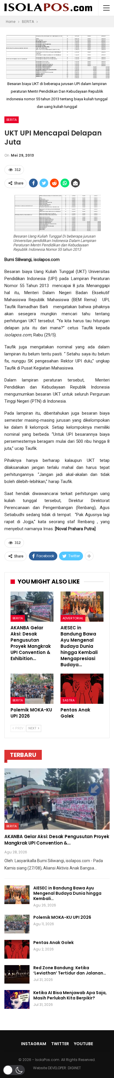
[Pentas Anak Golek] (82, 689)
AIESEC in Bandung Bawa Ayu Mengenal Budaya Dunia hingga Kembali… (67, 893)
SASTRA (69, 700)
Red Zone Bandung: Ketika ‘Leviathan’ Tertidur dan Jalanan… (69, 970)
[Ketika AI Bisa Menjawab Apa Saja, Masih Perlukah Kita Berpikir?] (17, 999)
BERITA (11, 119)
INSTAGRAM (33, 1044)
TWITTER (60, 1044)
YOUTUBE (83, 1044)
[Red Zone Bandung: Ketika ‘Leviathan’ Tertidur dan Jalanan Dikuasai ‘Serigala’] (17, 974)
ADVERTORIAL (73, 618)
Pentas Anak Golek (53, 942)
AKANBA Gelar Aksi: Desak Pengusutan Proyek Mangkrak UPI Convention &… (56, 839)
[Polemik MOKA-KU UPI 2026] (32, 689)
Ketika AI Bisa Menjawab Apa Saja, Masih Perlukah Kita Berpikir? (70, 995)
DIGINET (74, 1067)
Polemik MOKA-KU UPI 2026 (62, 917)
